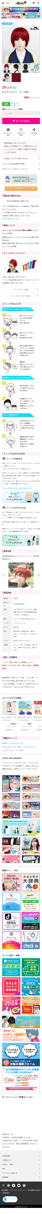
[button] (3, 575)
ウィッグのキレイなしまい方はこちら (16, 488)
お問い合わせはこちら (10, 218)
